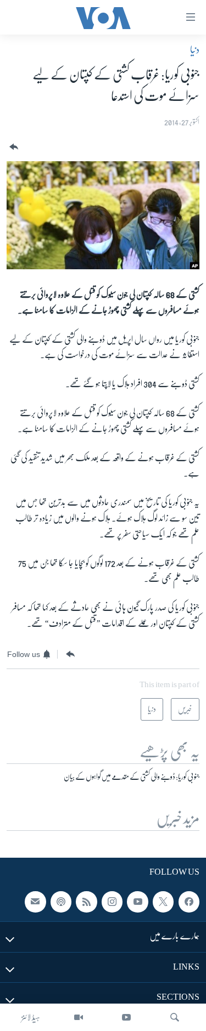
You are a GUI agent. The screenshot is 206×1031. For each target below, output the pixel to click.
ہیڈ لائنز (30, 1017)
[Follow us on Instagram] (112, 902)
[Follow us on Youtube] (137, 902)
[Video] (78, 1017)
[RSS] (86, 902)
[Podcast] (61, 902)
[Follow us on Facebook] (189, 902)
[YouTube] (126, 1017)
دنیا (194, 50)
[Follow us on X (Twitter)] (163, 902)
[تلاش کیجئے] (174, 1017)
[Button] (12, 147)
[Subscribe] (35, 902)
